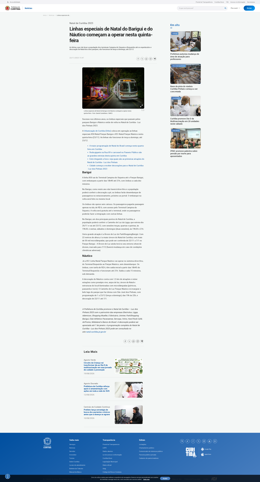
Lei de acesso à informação (112, 455)
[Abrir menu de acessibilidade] (7, 476)
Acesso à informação (237, 2)
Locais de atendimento (77, 465)
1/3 (142, 110)
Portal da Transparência (204, 2)
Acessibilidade (15, 2)
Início (45, 15)
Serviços (72, 444)
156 (227, 2)
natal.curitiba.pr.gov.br (96, 331)
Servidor (72, 451)
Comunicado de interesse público (151, 451)
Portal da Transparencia (111, 444)
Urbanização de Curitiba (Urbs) (97, 131)
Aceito (165, 478)
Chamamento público (146, 448)
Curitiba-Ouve (219, 2)
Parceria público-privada (147, 455)
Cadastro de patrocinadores (149, 458)
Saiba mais (146, 479)
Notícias (51, 15)
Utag (104, 468)
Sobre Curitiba (74, 462)
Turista (71, 458)
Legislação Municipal (110, 462)
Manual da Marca (75, 472)
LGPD (105, 448)
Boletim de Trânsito (76, 468)
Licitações (142, 444)
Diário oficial (107, 465)
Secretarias (251, 2)
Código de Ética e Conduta (112, 472)
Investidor (72, 455)
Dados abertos (108, 451)
